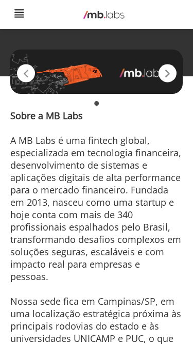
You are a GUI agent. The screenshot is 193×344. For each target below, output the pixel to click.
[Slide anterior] (26, 73)
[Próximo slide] (168, 73)
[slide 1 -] (96, 103)
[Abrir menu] (19, 14)
